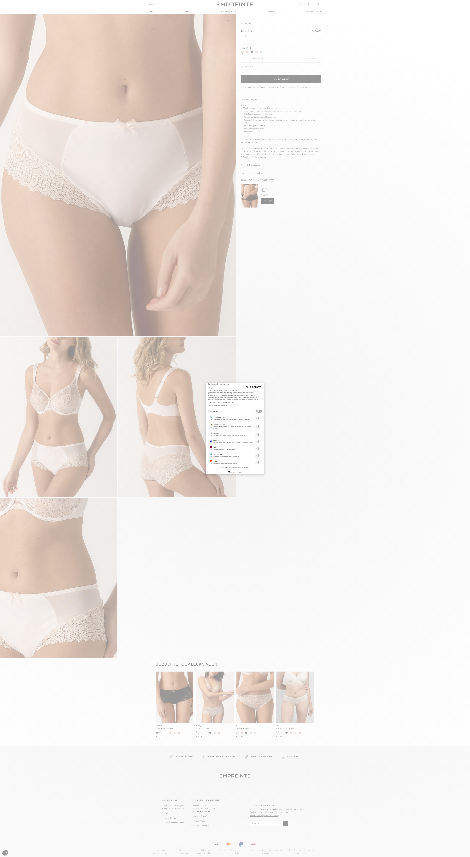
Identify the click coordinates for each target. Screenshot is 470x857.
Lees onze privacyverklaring (217, 406)
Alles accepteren (235, 472)
